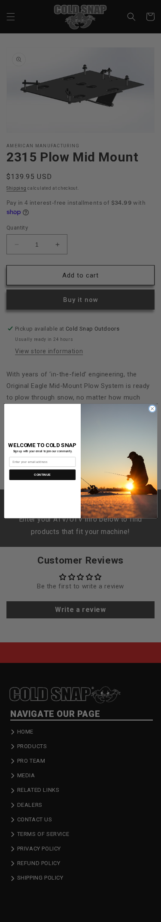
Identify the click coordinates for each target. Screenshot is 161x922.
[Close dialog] (152, 408)
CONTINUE (42, 475)
